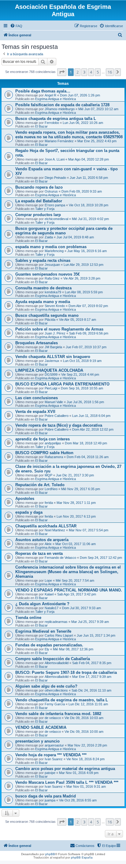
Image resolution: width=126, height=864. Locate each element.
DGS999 (51, 374)
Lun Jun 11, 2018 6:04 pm (91, 416)
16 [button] (110, 72)
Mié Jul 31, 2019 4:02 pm (90, 219)
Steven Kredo (55, 306)
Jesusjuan (52, 264)
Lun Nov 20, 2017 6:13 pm (76, 516)
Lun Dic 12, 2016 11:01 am (88, 704)
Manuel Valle (54, 402)
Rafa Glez (52, 278)
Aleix (48, 544)
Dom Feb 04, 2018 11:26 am (88, 457)
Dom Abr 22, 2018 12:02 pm (92, 429)
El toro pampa (55, 205)
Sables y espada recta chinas (42, 260)
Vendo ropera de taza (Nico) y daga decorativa (58, 425)
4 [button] (91, 72)
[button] (61, 72)
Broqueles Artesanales (36, 343)
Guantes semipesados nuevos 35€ (47, 274)
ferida (49, 502)
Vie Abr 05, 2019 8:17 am (77, 319)
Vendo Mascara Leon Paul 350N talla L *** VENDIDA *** (66, 782)
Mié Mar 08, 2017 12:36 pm (73, 649)
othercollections (56, 690)
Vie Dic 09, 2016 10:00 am (84, 731)
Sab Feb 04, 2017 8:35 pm (91, 663)
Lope (48, 580)
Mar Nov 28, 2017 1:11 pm (76, 502)
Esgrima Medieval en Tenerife (43, 631)
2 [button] (77, 72)
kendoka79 (53, 292)
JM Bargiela (53, 347)
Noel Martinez (55, 530)
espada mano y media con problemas (51, 246)
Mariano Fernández (59, 141)
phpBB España (82, 857)
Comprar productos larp (38, 214)
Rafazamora (54, 457)
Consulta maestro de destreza (43, 288)
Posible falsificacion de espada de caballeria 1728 (62, 105)
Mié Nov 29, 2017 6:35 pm (80, 489)
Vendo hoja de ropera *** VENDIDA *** (51, 755)
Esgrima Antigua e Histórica (55, 99)
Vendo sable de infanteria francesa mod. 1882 (58, 713)
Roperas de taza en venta (39, 553)
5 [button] (98, 72)
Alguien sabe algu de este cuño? (46, 686)
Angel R (50, 95)
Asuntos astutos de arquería (42, 539)
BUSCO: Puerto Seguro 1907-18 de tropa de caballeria (66, 672)
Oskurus (51, 191)
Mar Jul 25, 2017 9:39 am (90, 622)
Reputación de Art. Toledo (40, 485)
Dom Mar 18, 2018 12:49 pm (86, 443)
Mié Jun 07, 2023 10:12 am (98, 109)
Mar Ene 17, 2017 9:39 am (91, 676)
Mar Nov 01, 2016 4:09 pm (78, 773)
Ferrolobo (52, 123)
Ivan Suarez (54, 759)
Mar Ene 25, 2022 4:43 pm (97, 141)
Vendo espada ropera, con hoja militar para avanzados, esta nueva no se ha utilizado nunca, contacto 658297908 (69, 134)
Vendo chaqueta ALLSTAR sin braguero (52, 356)
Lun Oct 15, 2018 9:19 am (82, 361)
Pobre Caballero (57, 416)
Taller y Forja (44, 209)
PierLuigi (51, 388)
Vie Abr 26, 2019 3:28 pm (81, 278)
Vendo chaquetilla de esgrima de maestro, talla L (61, 700)
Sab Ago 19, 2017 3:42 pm (76, 594)
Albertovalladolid (57, 663)
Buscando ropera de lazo (39, 187)
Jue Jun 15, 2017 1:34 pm (96, 635)
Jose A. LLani (55, 159)
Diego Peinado (55, 177)
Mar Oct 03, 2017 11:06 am (75, 544)
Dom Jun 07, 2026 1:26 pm (80, 95)
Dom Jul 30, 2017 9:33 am (81, 608)
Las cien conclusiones (36, 398)
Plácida (50, 319)
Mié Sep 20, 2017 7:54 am (75, 580)
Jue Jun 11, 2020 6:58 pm (89, 177)
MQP (48, 475)
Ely (47, 649)
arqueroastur (54, 745)
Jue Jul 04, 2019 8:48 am (75, 237)
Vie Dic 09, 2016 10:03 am (84, 718)
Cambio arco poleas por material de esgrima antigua (65, 768)
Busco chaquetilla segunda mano (47, 315)
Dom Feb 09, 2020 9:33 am (81, 191)
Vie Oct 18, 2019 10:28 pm (88, 205)
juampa (50, 800)
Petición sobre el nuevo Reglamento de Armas (59, 329)
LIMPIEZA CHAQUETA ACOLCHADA (49, 370)
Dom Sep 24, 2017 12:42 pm (101, 557)
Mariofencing (54, 251)
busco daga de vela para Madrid (45, 796)
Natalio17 (51, 608)
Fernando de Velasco (60, 557)
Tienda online (28, 617)
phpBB (50, 854)
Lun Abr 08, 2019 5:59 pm (84, 292)
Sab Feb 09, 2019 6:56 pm (88, 333)
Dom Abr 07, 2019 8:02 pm (88, 306)
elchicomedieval (56, 219)
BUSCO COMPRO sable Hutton (44, 452)
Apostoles (24, 498)
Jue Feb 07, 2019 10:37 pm (86, 347)
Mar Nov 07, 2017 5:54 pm (88, 530)
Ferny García (55, 704)
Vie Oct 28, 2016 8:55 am (78, 800)
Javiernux (52, 361)
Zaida (49, 237)
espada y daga (29, 512)
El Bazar (41, 126)
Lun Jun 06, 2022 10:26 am (83, 123)
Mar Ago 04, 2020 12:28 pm (88, 159)
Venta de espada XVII (35, 411)
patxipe (50, 773)
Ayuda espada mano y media (42, 301)
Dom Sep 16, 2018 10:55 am (82, 388)
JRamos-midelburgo (60, 109)
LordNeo (51, 489)
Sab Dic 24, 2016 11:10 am (91, 690)
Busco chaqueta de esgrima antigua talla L (55, 118)
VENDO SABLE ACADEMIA (40, 727)
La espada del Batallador (38, 201)
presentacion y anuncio (37, 741)
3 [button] (84, 72)
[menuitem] (16, 26)
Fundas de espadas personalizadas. (49, 645)
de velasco (53, 718)
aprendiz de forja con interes (42, 439)
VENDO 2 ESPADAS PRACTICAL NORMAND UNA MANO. (68, 590)
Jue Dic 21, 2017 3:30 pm (75, 475)
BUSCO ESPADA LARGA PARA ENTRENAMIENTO (62, 384)
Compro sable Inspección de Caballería (52, 658)
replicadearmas (56, 622)
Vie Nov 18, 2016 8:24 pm (85, 759)
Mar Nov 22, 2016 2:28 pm (87, 745)
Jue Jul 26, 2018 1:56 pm (85, 402)
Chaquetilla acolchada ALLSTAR (45, 526)
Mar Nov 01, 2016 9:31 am (86, 786)
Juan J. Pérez (55, 333)
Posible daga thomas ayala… (42, 91)
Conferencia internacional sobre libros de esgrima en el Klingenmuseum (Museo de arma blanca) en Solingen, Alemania (68, 572)
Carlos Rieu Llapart (59, 635)
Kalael (49, 594)
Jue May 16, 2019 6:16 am (87, 251)
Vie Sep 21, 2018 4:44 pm (80, 374)
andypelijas (53, 443)
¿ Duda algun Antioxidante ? (42, 604)
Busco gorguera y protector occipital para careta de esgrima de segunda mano (64, 230)
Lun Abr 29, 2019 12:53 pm (83, 264)
